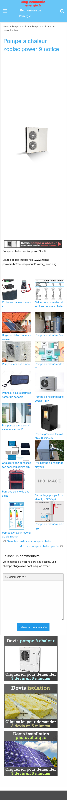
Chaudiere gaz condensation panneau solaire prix (16, 465)
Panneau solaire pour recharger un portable (16, 395)
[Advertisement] (33, 90)
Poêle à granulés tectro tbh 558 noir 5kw (49, 436)
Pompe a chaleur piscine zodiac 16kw (49, 398)
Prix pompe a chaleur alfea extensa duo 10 (16, 427)
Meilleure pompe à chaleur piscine (39, 546)
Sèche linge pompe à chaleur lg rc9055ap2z (49, 497)
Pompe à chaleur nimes (16, 364)
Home (6, 26)
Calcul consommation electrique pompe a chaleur (49, 306)
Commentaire (17, 577)
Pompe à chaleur (20, 26)
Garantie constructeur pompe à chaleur (29, 541)
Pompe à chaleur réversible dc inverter (16, 534)
